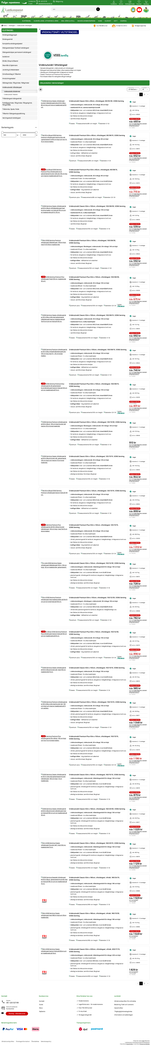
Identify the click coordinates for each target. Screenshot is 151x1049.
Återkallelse (35, 1041)
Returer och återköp (145, 1044)
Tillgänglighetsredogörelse (123, 1011)
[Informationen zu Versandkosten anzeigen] (90, 1029)
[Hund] (56, 15)
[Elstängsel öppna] (32, 21)
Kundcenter (10, 1009)
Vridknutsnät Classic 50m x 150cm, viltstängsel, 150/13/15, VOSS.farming (97, 668)
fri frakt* (136, 900)
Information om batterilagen (123, 1015)
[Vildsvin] (78, 15)
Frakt (143, 1041)
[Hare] (71, 15)
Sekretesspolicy (46, 1041)
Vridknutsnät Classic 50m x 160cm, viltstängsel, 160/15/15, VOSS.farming (97, 775)
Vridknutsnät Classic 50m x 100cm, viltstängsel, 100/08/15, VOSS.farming (97, 315)
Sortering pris (7, 127)
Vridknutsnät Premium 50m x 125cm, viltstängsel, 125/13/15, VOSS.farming (97, 491)
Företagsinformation (23, 1041)
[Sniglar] (140, 15)
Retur (41, 1008)
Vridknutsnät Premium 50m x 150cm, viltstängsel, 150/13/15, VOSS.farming (97, 702)
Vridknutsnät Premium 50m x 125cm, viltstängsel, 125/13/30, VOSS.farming (97, 422)
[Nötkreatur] (24, 15)
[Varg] (87, 15)
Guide (41, 1004)
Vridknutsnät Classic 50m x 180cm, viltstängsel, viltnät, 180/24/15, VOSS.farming (94, 878)
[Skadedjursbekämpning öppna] (96, 21)
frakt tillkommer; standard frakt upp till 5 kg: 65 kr (138, 124)
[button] (133, 9)
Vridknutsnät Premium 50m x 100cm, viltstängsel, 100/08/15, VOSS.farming (97, 350)
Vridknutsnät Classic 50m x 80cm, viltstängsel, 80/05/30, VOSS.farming (96, 101)
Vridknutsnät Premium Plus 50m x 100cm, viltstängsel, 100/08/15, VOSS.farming (94, 385)
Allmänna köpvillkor (8, 1041)
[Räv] (96, 15)
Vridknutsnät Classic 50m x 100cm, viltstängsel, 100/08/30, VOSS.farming (97, 206)
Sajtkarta (42, 1011)
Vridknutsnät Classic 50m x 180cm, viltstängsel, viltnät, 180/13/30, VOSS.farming (94, 914)
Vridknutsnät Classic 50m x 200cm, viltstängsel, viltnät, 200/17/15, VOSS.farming (94, 950)
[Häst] (6, 15)
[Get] (41, 15)
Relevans (132, 89)
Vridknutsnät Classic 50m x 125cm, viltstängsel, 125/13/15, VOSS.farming (96, 456)
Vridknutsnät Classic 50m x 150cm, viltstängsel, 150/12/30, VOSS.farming (97, 563)
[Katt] (64, 15)
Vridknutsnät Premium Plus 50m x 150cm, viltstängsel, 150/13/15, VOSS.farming (94, 737)
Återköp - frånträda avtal (17, 1014)
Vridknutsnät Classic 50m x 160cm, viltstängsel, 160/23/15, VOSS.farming (97, 843)
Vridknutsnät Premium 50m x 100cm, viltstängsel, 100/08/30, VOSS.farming (92, 241)
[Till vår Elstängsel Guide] (146, 10)
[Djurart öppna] (112, 21)
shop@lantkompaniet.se (45, 3)
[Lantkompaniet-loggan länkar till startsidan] (26, 9)
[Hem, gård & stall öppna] (76, 21)
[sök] (98, 9)
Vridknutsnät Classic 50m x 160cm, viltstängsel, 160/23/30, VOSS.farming (97, 809)
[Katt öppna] (119, 21)
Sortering (131, 87)
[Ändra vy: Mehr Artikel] (40, 89)
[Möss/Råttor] (133, 15)
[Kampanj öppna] (128, 21)
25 (144, 89)
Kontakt (41, 1001)
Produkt (144, 87)
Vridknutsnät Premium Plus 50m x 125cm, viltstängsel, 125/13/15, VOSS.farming (93, 526)
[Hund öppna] (103, 21)
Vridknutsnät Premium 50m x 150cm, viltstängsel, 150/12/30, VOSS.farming (97, 597)
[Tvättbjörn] (104, 15)
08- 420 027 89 (12, 1002)
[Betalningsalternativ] (21, 1029)
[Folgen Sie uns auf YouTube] (2, 1013)
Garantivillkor (118, 1008)
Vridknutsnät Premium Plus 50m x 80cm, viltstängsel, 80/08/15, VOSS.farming (93, 171)
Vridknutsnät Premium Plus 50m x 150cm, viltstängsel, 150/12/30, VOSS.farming (94, 633)
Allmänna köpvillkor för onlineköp (125, 1001)
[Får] (33, 15)
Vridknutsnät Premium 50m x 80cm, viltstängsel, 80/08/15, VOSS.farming (97, 135)
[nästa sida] (148, 94)
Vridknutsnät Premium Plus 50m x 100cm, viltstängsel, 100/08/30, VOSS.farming (94, 278)
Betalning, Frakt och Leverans (124, 1004)
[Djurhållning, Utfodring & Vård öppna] (59, 21)
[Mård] (112, 15)
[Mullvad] (126, 15)
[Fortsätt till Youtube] (139, 10)
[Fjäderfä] (48, 15)
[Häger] (119, 15)
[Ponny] (15, 15)
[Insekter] (146, 15)
